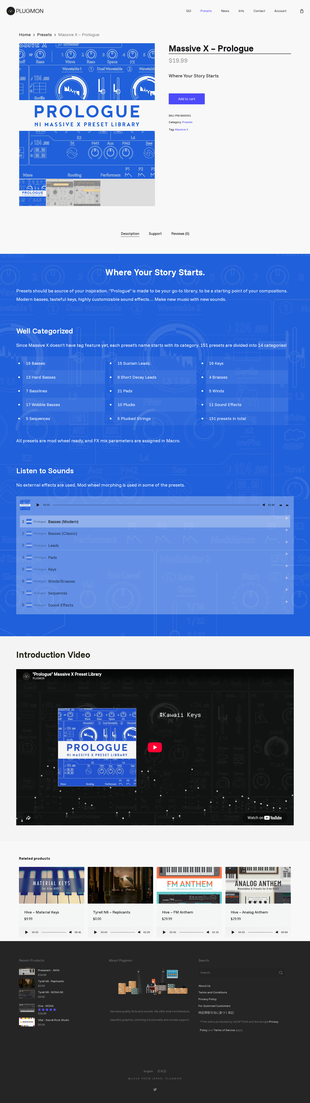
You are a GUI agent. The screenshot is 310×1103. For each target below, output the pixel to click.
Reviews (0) (180, 233)
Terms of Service (224, 1030)
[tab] (130, 233)
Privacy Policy (207, 999)
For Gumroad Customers (214, 1006)
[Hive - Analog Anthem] (258, 885)
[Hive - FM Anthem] (189, 885)
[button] (146, 51)
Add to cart (186, 99)
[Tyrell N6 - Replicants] (120, 885)
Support (155, 233)
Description (130, 233)
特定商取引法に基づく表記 (216, 1012)
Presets (44, 34)
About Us (204, 986)
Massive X (181, 129)
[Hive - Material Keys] (51, 885)
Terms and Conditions (212, 992)
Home (25, 34)
